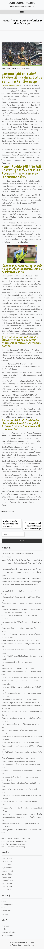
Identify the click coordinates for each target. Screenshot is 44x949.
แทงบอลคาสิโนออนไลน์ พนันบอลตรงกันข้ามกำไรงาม (21, 569)
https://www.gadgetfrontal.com (13, 844)
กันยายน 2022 (7, 859)
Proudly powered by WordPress (22, 942)
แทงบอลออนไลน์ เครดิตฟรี (19, 242)
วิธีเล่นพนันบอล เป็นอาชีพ (29, 334)
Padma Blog (16, 945)
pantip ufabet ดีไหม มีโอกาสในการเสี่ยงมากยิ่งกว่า (20, 641)
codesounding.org (22, 2)
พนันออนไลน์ (6, 911)
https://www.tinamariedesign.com (14, 841)
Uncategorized (8, 511)
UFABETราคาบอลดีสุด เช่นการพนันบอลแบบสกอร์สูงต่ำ (22, 814)
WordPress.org (7, 935)
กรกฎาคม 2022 (7, 865)
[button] (22, 12)
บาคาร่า (4, 908)
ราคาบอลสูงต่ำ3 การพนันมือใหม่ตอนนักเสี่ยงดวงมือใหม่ (22, 678)
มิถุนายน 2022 (7, 868)
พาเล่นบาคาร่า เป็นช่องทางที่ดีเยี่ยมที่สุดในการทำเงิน (10, 523)
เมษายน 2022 (7, 874)
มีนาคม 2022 (6, 877)
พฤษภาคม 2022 (7, 871)
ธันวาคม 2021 (7, 886)
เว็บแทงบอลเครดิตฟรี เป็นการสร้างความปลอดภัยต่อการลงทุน (33, 526)
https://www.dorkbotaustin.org (13, 847)
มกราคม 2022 (7, 883)
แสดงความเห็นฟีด (8, 932)
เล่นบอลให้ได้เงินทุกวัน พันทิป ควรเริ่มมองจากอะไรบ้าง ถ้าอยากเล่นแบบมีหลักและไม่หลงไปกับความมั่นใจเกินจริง (22, 563)
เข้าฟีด (4, 929)
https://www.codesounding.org (20, 417)
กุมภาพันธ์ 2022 (7, 880)
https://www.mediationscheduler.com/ (16, 839)
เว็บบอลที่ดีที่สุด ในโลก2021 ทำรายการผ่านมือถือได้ (20, 703)
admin (8, 69)
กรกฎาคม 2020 (7, 890)
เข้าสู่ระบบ (5, 926)
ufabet (4, 902)
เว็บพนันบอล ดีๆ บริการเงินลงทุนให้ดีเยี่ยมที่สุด (19, 761)
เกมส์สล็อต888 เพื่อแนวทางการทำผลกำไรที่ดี (18, 668)
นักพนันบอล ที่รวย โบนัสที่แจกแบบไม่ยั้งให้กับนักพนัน (21, 743)
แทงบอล (5, 914)
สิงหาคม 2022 (7, 862)
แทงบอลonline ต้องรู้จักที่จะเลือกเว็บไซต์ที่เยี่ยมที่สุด (21, 699)
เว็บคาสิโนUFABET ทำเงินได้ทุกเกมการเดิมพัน (18, 758)
